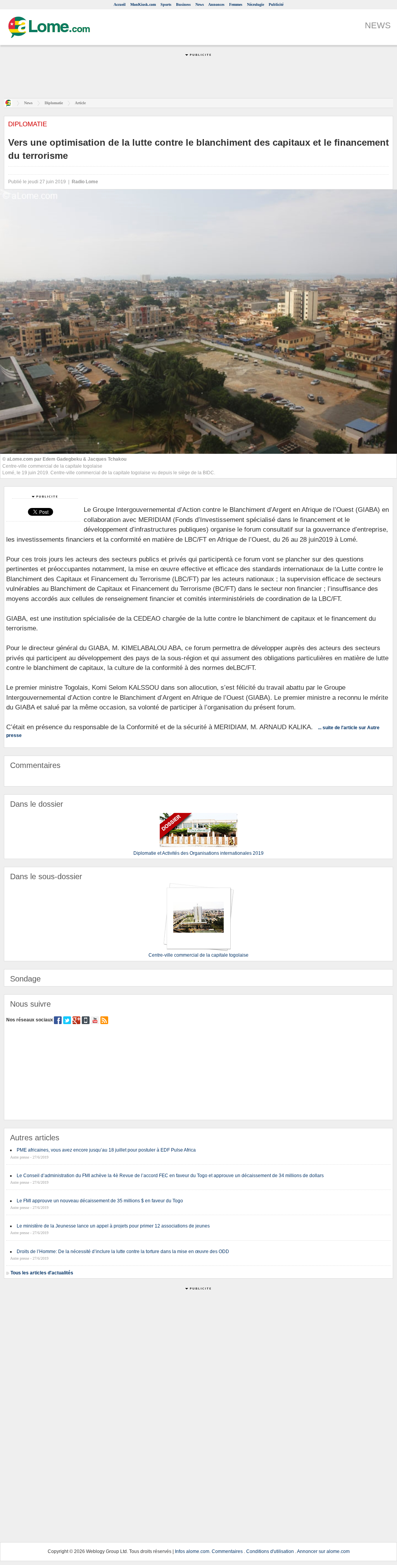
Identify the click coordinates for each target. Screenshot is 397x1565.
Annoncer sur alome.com (323, 1551)
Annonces (216, 4)
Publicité (276, 4)
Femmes (235, 4)
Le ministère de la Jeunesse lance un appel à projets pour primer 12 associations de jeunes (113, 1226)
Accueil (120, 4)
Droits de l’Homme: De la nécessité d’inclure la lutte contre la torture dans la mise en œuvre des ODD (123, 1251)
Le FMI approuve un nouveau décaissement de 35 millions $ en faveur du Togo (100, 1200)
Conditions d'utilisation (270, 1551)
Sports (166, 4)
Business (183, 4)
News (199, 4)
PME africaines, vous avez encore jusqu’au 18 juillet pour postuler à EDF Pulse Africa (106, 1150)
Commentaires (227, 1551)
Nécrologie (255, 4)
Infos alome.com (192, 1551)
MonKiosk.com (143, 4)
